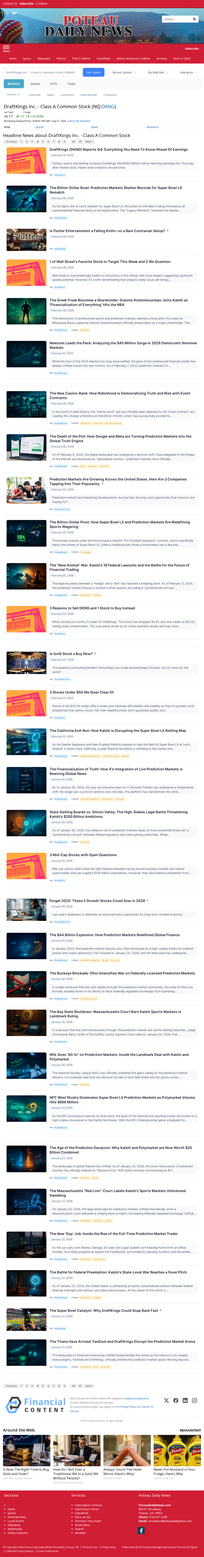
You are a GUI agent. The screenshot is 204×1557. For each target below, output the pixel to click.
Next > (89, 141)
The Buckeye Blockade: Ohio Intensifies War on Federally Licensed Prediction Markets (122, 973)
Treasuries (110, 95)
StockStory (60, 175)
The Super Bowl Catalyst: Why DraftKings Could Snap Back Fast (106, 1310)
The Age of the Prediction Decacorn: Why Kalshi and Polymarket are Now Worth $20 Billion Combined (121, 1150)
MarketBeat (60, 249)
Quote (39, 127)
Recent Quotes (122, 72)
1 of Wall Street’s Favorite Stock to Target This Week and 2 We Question (110, 262)
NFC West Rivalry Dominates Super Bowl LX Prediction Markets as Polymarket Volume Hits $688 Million (122, 1099)
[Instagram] (194, 1405)
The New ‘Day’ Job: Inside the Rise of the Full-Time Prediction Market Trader (114, 1234)
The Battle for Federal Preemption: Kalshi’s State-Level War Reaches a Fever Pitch (118, 1272)
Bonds (105, 960)
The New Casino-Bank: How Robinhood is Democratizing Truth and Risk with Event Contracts (120, 395)
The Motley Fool (62, 509)
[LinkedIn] (185, 1405)
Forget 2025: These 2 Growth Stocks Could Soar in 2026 (99, 901)
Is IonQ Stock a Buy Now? (73, 654)
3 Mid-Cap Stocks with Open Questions (83, 855)
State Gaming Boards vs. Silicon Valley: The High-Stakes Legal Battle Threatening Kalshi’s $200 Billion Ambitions (119, 814)
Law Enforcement (113, 423)
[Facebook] (176, 1405)
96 (73, 141)
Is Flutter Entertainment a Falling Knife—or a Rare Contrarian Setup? (109, 231)
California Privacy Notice (19, 1551)
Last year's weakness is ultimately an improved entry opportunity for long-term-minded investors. (118, 914)
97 (80, 141)
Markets (14, 84)
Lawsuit (97, 595)
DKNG (108, 106)
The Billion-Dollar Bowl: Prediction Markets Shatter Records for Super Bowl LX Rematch (116, 190)
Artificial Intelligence (90, 799)
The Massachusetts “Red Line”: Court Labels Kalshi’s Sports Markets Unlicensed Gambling (118, 1193)
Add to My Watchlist (79, 121)
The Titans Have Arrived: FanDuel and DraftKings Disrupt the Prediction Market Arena (122, 1341)
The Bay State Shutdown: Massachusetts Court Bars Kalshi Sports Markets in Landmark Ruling (115, 1014)
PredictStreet (61, 218)
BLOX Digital (190, 1547)
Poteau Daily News (34, 1547)
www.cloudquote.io (137, 1398)
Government (99, 1259)
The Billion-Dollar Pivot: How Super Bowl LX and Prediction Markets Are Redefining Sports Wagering (120, 524)
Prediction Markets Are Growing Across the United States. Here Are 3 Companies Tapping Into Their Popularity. (118, 481)
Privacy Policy (128, 1406)
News (50, 95)
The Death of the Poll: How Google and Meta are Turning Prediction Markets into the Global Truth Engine (120, 438)
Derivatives (86, 423)
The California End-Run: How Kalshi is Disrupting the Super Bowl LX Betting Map (118, 730)
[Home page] (102, 18)
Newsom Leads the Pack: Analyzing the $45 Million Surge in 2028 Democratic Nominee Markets (123, 345)
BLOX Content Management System (156, 1547)
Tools (71, 84)
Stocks (35, 84)
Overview (34, 95)
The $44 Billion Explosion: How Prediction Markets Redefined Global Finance (115, 935)
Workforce (104, 466)
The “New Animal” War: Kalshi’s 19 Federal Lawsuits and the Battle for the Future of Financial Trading (119, 567)
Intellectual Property (90, 756)
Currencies (67, 95)
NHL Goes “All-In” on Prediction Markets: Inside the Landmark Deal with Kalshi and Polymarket (119, 1056)
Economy (85, 330)
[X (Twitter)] (166, 1405)
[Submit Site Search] (194, 19)
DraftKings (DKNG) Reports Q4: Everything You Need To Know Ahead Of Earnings (119, 149)
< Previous (11, 141)
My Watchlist (156, 72)
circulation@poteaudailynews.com (170, 1521)
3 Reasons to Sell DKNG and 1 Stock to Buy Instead (92, 608)
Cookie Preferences (47, 1551)
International (88, 95)
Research (152, 127)
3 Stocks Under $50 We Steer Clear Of (82, 692)
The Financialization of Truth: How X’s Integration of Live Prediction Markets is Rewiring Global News (116, 771)
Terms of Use (89, 1547)
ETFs (53, 84)
